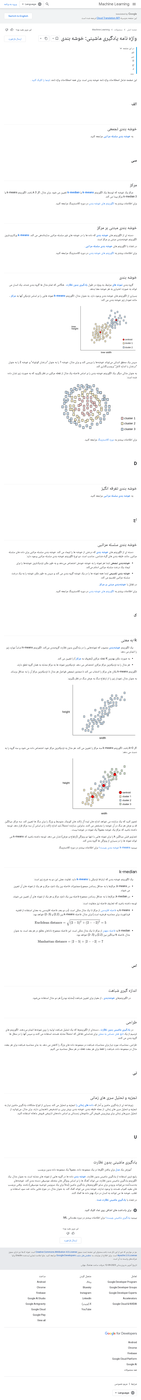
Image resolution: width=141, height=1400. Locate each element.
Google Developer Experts (123, 1293)
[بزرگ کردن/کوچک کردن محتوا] (121, 48)
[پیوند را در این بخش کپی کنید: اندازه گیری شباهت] (104, 991)
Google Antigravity (36, 1303)
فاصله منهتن (109, 930)
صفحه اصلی (132, 29)
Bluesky (87, 1287)
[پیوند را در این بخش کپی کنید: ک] (129, 615)
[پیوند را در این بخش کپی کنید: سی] (126, 160)
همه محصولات (130, 1369)
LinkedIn (86, 1298)
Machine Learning (114, 4)
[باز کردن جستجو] (47, 4)
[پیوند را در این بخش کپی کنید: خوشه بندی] (115, 278)
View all (41, 1320)
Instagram (85, 1293)
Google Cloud (38, 1309)
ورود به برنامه (10, 4)
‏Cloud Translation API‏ (108, 18)
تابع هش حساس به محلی (111, 1033)
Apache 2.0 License (127, 1255)
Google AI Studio (37, 1298)
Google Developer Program (122, 1282)
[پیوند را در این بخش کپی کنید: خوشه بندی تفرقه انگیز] (97, 489)
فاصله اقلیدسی (108, 910)
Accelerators (130, 1298)
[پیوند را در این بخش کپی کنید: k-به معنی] (117, 640)
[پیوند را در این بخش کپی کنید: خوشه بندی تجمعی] (103, 129)
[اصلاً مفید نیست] (6, 29)
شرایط (134, 1383)
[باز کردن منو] (134, 4)
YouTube (86, 1309)
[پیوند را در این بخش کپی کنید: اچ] (128, 520)
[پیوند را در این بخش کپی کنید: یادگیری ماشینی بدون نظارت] (89, 1162)
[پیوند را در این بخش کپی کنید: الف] (126, 104)
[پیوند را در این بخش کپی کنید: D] (129, 464)
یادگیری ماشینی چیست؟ (117, 1217)
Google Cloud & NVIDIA (125, 1303)
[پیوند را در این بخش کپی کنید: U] (129, 1137)
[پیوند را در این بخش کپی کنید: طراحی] (122, 1022)
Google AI (132, 1364)
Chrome (41, 1287)
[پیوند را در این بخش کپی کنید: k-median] (115, 872)
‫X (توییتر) (86, 1303)
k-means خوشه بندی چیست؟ (114, 847)
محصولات (118, 29)
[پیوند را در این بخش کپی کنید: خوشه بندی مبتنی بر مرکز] (93, 228)
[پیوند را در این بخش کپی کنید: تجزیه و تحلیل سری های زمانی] (86, 1098)
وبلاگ (88, 1282)
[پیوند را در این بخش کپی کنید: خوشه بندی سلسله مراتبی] (94, 545)
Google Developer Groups (123, 1287)
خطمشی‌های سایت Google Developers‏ (73, 1255)
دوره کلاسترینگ (106, 439)
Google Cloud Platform (124, 1358)
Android (41, 1282)
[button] (70, 1210)
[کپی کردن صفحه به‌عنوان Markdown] (46, 38)
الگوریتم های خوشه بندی (101, 203)
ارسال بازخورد (14, 38)
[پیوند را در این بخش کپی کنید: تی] (128, 1073)
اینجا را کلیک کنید (41, 80)
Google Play (39, 1314)
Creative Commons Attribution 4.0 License (56, 1252)
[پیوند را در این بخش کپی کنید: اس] (127, 966)
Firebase (41, 1293)
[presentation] (70, 922)
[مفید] (11, 29)
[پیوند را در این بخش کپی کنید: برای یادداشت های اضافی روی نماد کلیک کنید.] (80, 1210)
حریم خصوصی (121, 1383)
